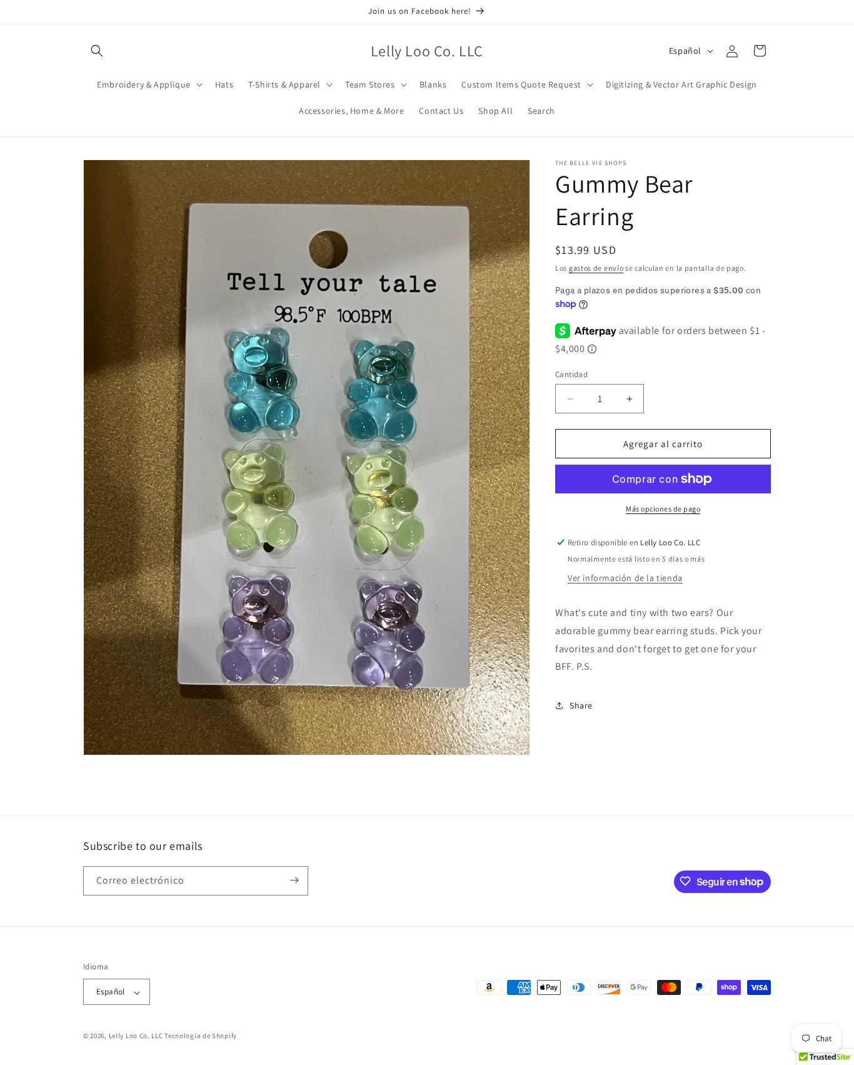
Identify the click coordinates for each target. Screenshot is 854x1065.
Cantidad (571, 374)
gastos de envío (596, 268)
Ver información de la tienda (625, 577)
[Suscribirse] (294, 880)
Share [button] (581, 705)
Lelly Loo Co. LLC (136, 1036)
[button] (97, 50)
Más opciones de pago (663, 508)
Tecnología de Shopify (200, 1036)
